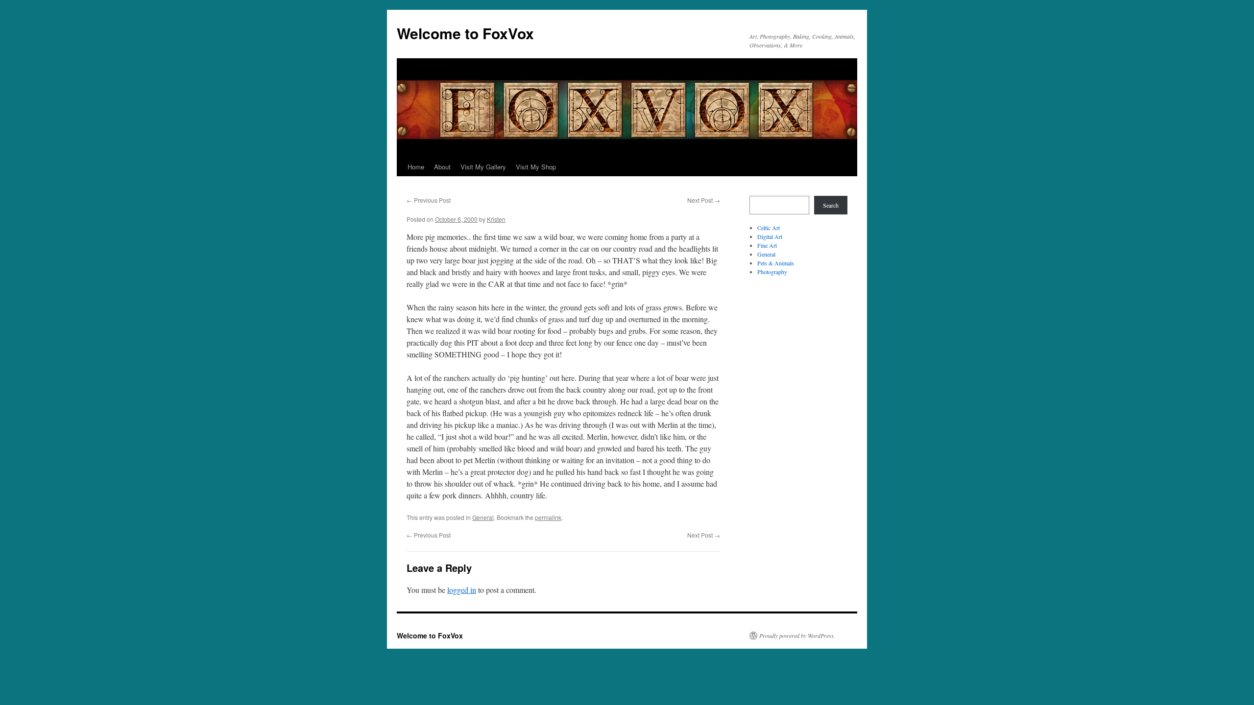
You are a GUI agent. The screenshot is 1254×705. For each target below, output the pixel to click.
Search (831, 205)
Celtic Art (768, 228)
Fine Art (767, 245)
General (483, 517)
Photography (772, 272)
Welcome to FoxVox (465, 33)
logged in (461, 590)
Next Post (703, 200)
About (442, 166)
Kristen (496, 219)
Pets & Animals (775, 263)
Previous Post (429, 200)
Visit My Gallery (483, 166)
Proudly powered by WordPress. (797, 635)
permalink (548, 517)
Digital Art (769, 236)
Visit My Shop (536, 166)
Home (416, 166)
